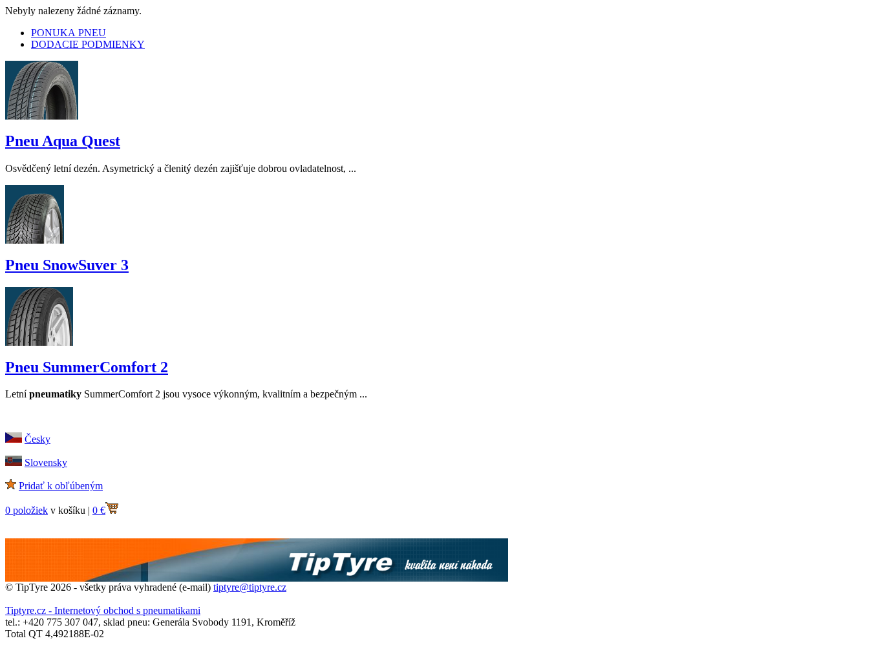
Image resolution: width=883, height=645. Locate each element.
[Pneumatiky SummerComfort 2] (39, 342)
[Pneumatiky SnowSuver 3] (34, 240)
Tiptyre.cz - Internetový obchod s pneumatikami (102, 610)
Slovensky (46, 462)
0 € (98, 510)
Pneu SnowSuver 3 (67, 265)
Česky (37, 439)
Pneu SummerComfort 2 (86, 367)
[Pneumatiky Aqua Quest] (41, 116)
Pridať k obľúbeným (61, 485)
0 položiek (26, 510)
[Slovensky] (13, 462)
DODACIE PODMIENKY (88, 44)
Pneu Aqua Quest (62, 140)
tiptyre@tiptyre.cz (249, 587)
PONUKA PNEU (68, 32)
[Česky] (13, 439)
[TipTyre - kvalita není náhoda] (256, 578)
